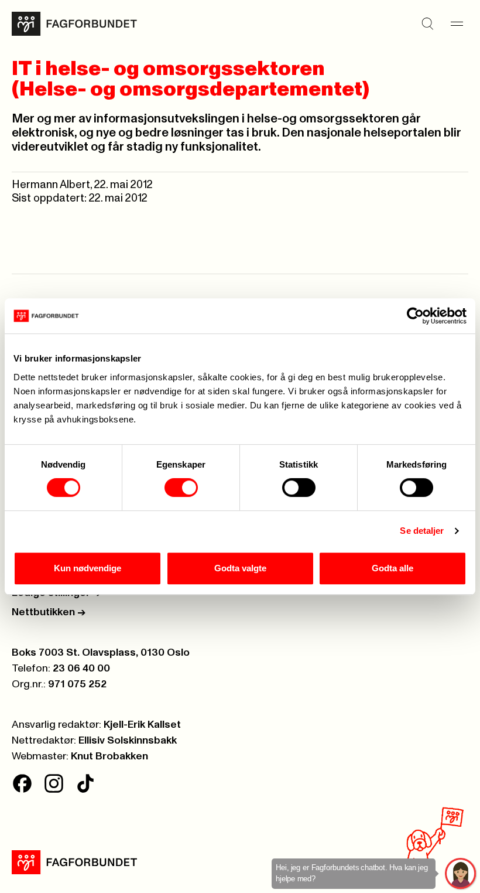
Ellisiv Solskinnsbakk (127, 740)
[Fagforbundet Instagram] (53, 783)
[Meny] (456, 24)
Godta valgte (240, 568)
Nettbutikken (48, 612)
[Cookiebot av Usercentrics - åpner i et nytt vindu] (415, 316)
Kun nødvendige (87, 568)
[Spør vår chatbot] (461, 874)
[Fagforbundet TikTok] (85, 783)
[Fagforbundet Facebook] (22, 783)
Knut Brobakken (109, 756)
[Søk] (427, 24)
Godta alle (392, 568)
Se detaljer (422, 531)
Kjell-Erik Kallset (142, 725)
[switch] (181, 487)
